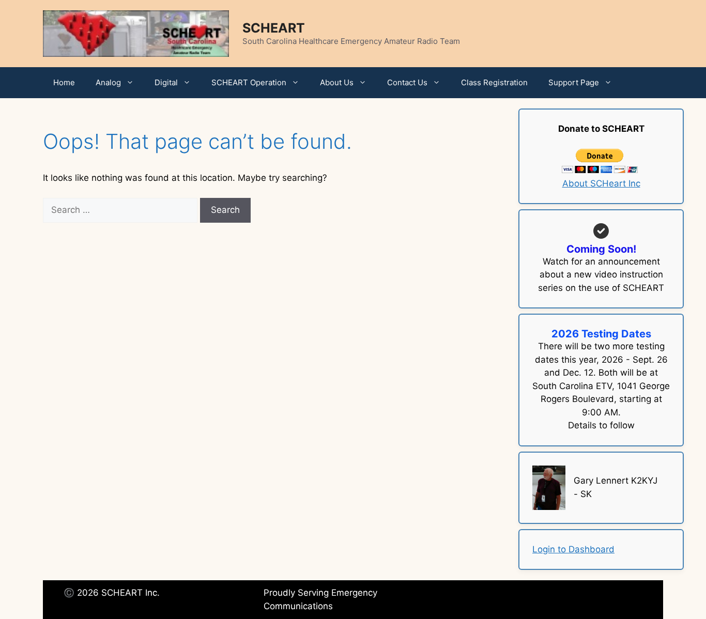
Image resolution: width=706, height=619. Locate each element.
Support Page (573, 82)
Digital (166, 82)
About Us (337, 82)
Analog (108, 82)
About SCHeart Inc (601, 183)
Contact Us (407, 82)
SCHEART (273, 28)
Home (64, 82)
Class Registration (494, 82)
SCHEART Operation (248, 82)
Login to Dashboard (573, 549)
